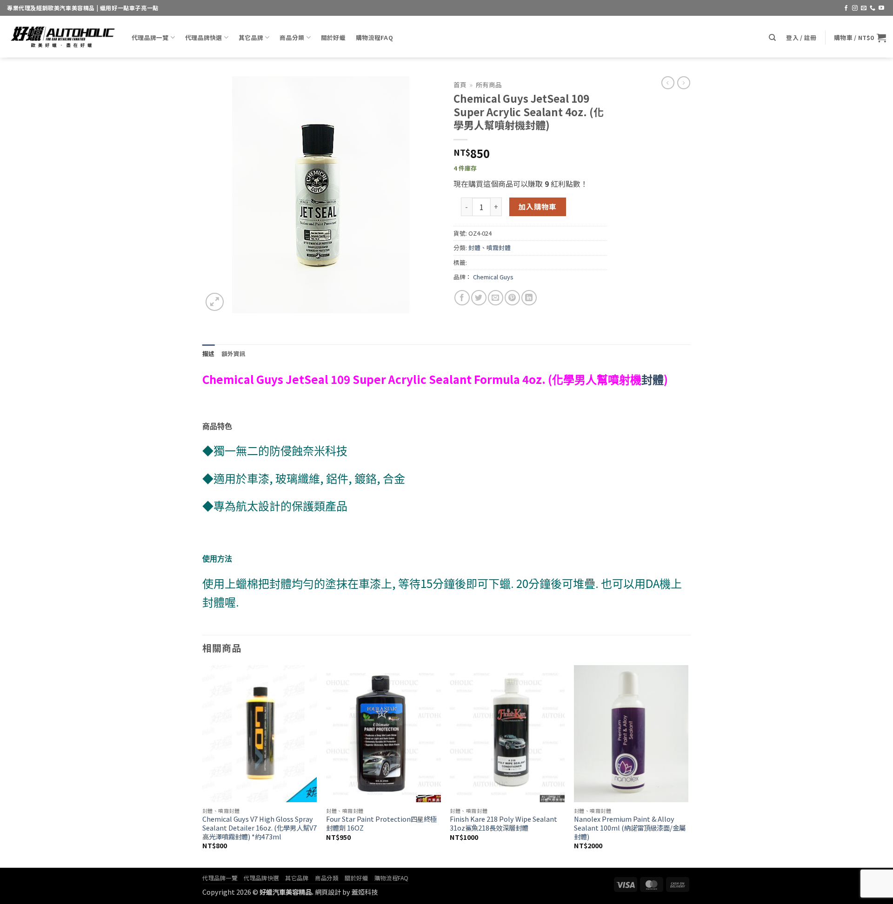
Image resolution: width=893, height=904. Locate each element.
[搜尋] (772, 37)
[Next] (688, 765)
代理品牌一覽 (150, 37)
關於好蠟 (333, 37)
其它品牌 (251, 37)
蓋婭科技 (365, 892)
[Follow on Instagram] (855, 8)
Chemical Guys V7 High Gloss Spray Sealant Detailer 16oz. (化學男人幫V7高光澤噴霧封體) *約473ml (259, 828)
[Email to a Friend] (495, 297)
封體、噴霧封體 (489, 247)
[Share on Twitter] (478, 297)
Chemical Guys (493, 276)
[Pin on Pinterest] (512, 297)
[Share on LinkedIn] (529, 297)
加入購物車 (538, 206)
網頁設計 (328, 892)
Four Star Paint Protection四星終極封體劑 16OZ (381, 823)
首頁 (459, 84)
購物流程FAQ (374, 37)
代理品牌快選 (203, 37)
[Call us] (872, 8)
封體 (652, 379)
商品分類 (292, 37)
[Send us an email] (863, 8)
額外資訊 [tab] (233, 353)
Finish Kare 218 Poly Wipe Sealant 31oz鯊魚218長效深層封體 (503, 823)
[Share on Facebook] (462, 297)
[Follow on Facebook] (846, 8)
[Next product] (667, 82)
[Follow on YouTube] (881, 8)
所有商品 (489, 84)
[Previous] (203, 765)
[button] (801, 37)
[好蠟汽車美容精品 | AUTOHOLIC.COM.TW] (62, 37)
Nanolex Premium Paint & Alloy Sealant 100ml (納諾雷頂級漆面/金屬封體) (630, 828)
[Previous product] (683, 82)
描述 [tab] (208, 353)
